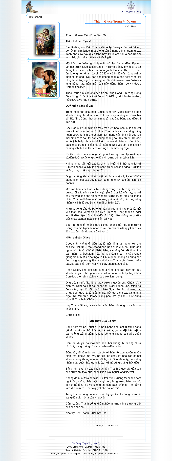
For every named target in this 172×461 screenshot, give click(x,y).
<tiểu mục (98, 425)
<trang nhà (113, 425)
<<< (67, 29)
